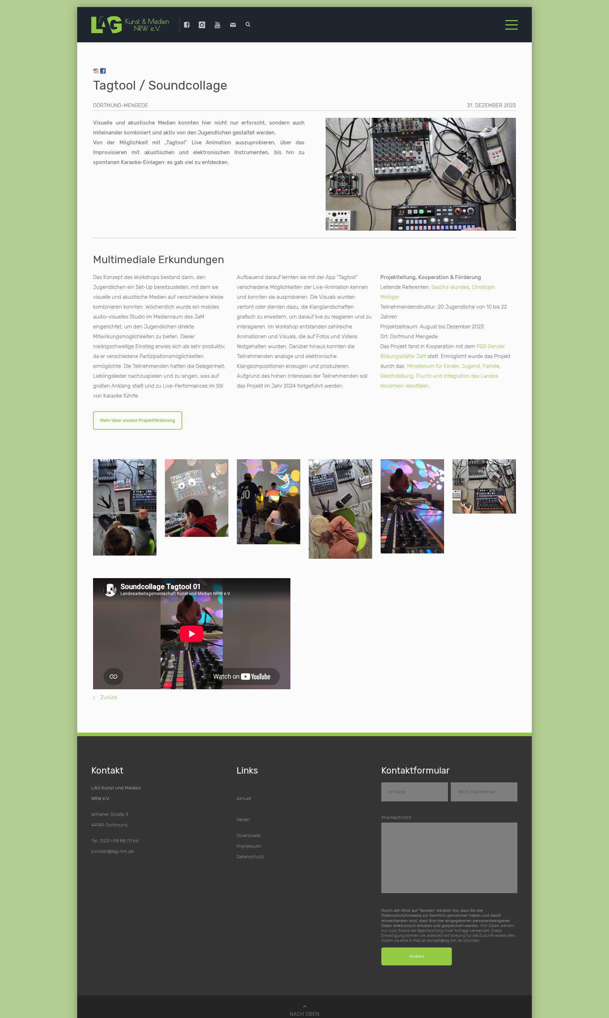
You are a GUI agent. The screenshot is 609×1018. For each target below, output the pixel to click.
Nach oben (304, 1011)
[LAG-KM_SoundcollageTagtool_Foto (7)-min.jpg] (412, 503)
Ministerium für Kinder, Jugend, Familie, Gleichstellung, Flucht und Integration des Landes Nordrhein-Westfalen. (440, 371)
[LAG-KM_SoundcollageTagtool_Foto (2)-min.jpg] (124, 504)
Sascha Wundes (450, 282)
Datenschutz (250, 853)
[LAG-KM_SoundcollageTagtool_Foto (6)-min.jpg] (484, 483)
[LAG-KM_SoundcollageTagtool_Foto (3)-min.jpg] (196, 494)
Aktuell (243, 795)
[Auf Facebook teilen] (103, 66)
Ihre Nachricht (396, 814)
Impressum (248, 843)
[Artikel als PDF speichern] (96, 66)
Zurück (108, 694)
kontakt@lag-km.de (112, 848)
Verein (243, 816)
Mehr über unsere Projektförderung (141, 416)
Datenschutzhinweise (401, 912)
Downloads (248, 832)
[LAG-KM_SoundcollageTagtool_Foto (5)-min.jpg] (340, 506)
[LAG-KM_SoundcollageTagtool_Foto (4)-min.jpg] (268, 498)
